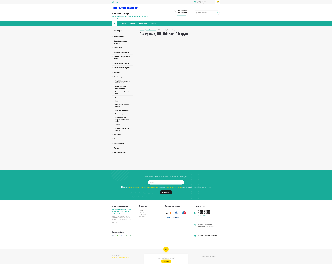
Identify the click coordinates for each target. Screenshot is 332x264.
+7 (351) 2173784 (182, 11)
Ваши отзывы (143, 23)
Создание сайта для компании (208, 256)
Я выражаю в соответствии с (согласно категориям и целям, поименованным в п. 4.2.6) (167, 187)
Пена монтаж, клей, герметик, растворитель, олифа (122, 119)
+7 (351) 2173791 (182, 13)
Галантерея (118, 47)
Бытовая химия (119, 36)
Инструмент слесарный (121, 52)
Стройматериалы (119, 77)
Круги (116, 97)
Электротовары (119, 143)
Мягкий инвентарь (120, 152)
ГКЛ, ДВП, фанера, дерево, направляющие (123, 82)
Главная (123, 23)
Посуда (116, 148)
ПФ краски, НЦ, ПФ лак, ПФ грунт (122, 129)
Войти (117, 2)
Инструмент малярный (121, 110)
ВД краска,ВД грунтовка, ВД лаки (122, 105)
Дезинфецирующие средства (120, 42)
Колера (117, 101)
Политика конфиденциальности (120, 257)
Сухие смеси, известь (121, 114)
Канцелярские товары (121, 63)
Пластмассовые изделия (122, 68)
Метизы (117, 125)
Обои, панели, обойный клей (122, 92)
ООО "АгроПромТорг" (121, 13)
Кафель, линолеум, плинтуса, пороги (120, 87)
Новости (132, 23)
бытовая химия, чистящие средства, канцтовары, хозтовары (121, 211)
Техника (116, 72)
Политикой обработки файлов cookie (166, 258)
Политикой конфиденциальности (174, 187)
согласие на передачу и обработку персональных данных (143, 187)
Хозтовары (117, 134)
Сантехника (118, 139)
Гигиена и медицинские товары (122, 57)
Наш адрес (154, 23)
